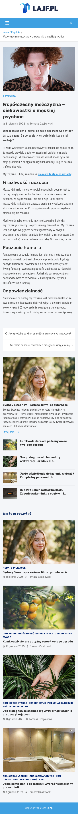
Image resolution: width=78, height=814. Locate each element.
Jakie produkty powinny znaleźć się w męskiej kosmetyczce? (39, 333)
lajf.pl (50, 808)
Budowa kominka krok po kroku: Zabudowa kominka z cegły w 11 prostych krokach (42, 493)
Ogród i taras (44, 633)
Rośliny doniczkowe (15, 706)
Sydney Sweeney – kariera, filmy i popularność (35, 405)
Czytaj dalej (9, 432)
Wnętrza (38, 779)
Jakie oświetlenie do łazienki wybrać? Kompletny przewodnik (47, 475)
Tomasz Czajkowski (41, 123)
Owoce (7, 637)
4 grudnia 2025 (15, 792)
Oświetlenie (10, 779)
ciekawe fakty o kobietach (54, 174)
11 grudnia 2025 (15, 719)
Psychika (9, 96)
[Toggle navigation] (7, 23)
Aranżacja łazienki (15, 776)
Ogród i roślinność (21, 633)
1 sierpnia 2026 (14, 576)
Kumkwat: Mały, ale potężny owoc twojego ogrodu (38, 641)
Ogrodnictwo (63, 633)
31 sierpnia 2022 (15, 123)
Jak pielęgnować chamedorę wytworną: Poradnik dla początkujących (40, 461)
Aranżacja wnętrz (42, 776)
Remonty (25, 779)
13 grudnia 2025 (15, 646)
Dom (5, 633)
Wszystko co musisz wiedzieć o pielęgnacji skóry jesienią (40, 345)
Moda (6, 568)
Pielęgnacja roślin (60, 703)
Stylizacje (18, 568)
